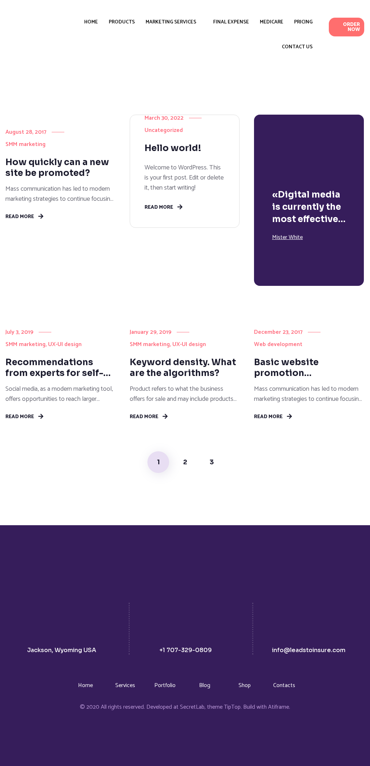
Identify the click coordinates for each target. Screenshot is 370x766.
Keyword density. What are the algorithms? (183, 367)
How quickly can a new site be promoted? (57, 167)
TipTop (232, 707)
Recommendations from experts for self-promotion (54, 367)
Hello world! (173, 148)
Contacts (284, 685)
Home (85, 685)
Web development (278, 344)
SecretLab (192, 707)
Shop (244, 685)
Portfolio (165, 685)
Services (125, 685)
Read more (19, 216)
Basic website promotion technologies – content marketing (307, 367)
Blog (204, 685)
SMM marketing (25, 144)
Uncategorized (164, 130)
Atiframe (278, 707)
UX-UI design (65, 344)
